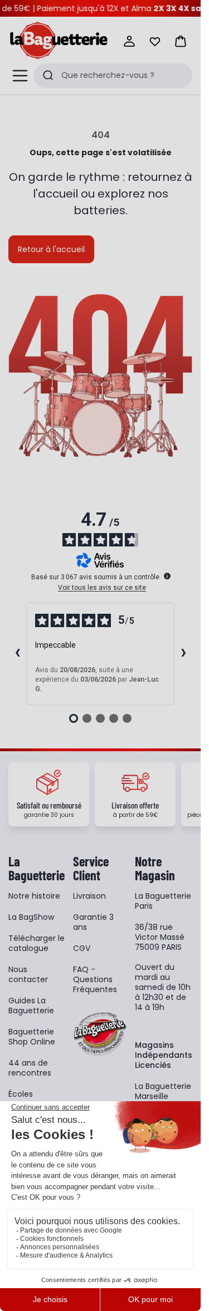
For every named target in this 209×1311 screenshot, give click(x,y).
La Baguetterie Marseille (163, 1091)
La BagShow (31, 917)
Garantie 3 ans (93, 922)
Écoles (20, 1094)
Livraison (89, 895)
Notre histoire (34, 895)
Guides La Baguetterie (31, 1005)
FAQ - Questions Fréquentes (95, 979)
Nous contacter (28, 974)
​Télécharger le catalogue (36, 943)
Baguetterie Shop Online (31, 1036)
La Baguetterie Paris (163, 900)
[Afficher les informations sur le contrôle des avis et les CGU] (167, 575)
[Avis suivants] (183, 654)
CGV (81, 948)
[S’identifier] (129, 41)
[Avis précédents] (17, 654)
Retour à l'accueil (51, 249)
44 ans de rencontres (29, 1067)
